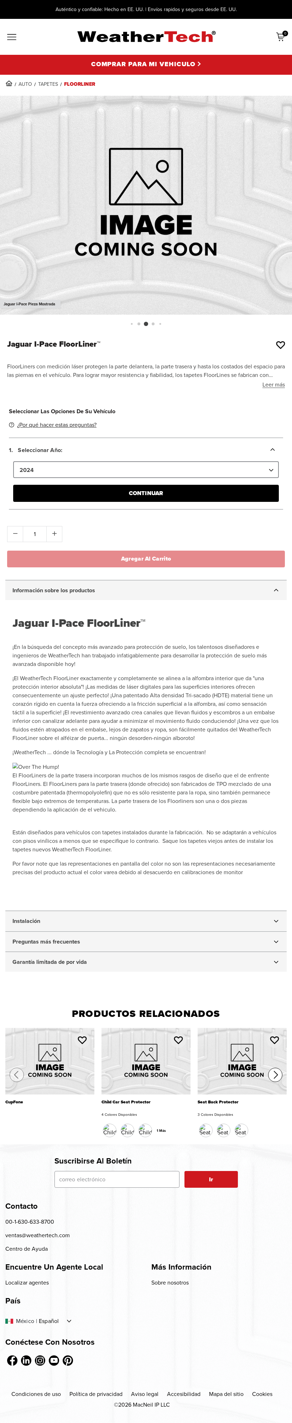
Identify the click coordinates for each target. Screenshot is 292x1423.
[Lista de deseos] (280, 345)
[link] (9, 83)
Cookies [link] (262, 1394)
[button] (131, 324)
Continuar (146, 493)
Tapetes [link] (48, 84)
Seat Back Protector (218, 1102)
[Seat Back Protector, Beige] (223, 1130)
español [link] (49, 1321)
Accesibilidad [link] (183, 1394)
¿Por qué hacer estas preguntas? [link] (57, 425)
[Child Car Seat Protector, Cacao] (127, 1130)
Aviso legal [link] (144, 1394)
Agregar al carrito (146, 559)
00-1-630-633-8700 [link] (29, 1222)
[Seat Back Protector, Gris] (241, 1130)
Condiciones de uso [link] (36, 1394)
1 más (161, 1130)
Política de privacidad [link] (95, 1394)
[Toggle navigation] (11, 37)
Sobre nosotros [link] (170, 1282)
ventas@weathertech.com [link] (37, 1235)
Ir (211, 1179)
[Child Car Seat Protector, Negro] (109, 1130)
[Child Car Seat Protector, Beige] (145, 1130)
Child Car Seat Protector (126, 1102)
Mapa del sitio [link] (226, 1394)
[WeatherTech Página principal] (146, 36)
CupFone (14, 1102)
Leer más (273, 384)
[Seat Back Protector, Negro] (206, 1130)
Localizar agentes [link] (27, 1282)
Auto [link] (25, 84)
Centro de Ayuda (26, 1249)
